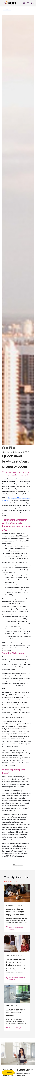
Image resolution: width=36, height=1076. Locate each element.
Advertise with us (18, 865)
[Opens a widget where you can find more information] (8, 1072)
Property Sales (7, 9)
